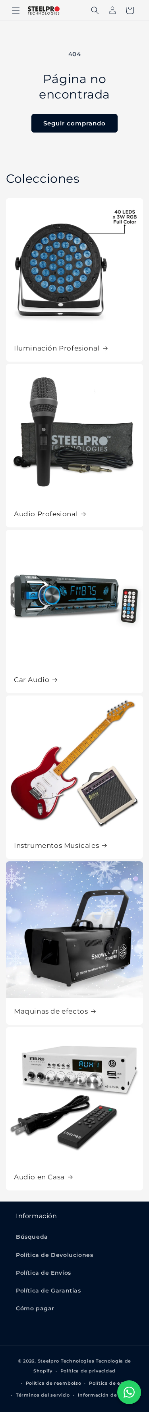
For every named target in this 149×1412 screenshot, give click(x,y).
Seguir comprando (74, 123)
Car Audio (31, 680)
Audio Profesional (46, 514)
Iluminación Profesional (57, 348)
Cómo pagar (35, 1308)
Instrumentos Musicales (56, 845)
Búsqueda (32, 1236)
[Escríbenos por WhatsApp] (129, 1392)
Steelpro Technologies (66, 1361)
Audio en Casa (39, 1177)
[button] (16, 10)
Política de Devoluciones (54, 1254)
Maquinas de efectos (51, 1011)
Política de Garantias (48, 1290)
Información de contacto (109, 1395)
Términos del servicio (43, 1395)
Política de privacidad (88, 1371)
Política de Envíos (43, 1272)
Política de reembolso (53, 1383)
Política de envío (110, 1383)
